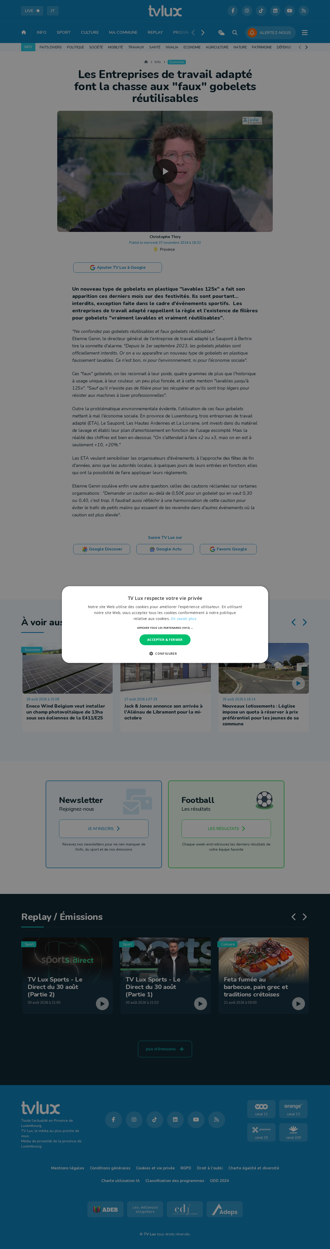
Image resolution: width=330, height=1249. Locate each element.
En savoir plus (183, 618)
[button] (165, 627)
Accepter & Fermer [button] (165, 639)
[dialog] (165, 624)
